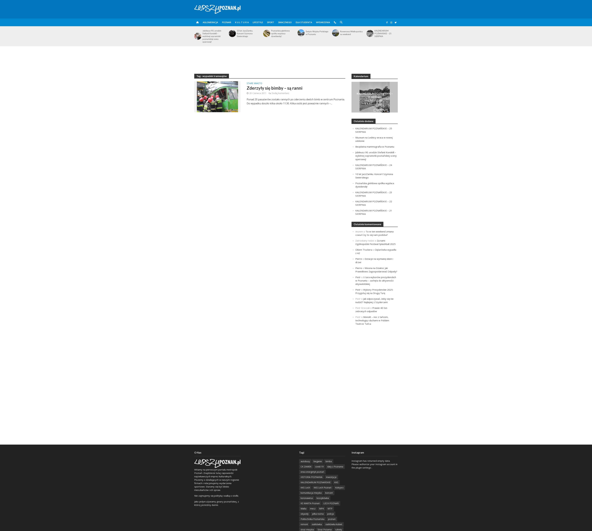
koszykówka (323, 498)
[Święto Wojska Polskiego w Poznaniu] (301, 32)
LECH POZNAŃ (331, 503)
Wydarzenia (323, 22)
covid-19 (319, 466)
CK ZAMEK (306, 466)
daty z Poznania (335, 466)
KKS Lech (305, 487)
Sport (270, 22)
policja (330, 513)
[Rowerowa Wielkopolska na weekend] (335, 32)
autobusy (305, 461)
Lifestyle (258, 22)
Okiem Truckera (363, 249)
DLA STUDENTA (304, 22)
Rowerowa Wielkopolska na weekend (351, 32)
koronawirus (307, 498)
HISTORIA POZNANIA (311, 477)
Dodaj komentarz (280, 93)
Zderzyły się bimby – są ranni (274, 88)
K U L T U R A (242, 22)
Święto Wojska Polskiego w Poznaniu (317, 32)
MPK (321, 508)
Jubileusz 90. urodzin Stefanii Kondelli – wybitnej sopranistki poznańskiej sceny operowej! (211, 36)
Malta (303, 508)
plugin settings (364, 467)
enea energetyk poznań (312, 471)
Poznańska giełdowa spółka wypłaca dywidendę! (280, 33)
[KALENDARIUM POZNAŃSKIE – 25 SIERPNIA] (369, 33)
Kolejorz (339, 487)
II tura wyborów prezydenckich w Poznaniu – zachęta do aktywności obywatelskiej (375, 280)
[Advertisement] (296, 56)
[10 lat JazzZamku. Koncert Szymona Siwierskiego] (232, 33)
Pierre (358, 258)
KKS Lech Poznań (322, 487)
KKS (336, 482)
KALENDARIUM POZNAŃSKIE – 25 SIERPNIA (382, 33)
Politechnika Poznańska (312, 519)
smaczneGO (285, 22)
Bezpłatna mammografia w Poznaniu (374, 146)
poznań (332, 519)
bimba (329, 461)
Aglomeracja (210, 22)
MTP (330, 508)
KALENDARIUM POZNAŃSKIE (316, 482)
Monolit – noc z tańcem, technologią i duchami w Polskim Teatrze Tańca (372, 320)
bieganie (318, 461)
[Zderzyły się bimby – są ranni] (217, 96)
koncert (329, 492)
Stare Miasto (254, 83)
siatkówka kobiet (333, 524)
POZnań (226, 22)
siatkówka (317, 524)
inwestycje (331, 477)
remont (304, 524)
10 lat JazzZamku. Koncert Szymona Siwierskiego (245, 33)
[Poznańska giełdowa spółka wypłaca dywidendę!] (266, 33)
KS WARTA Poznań (310, 503)
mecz (312, 508)
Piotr (358, 277)
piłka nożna (318, 513)
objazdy (304, 513)
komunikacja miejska (311, 492)
